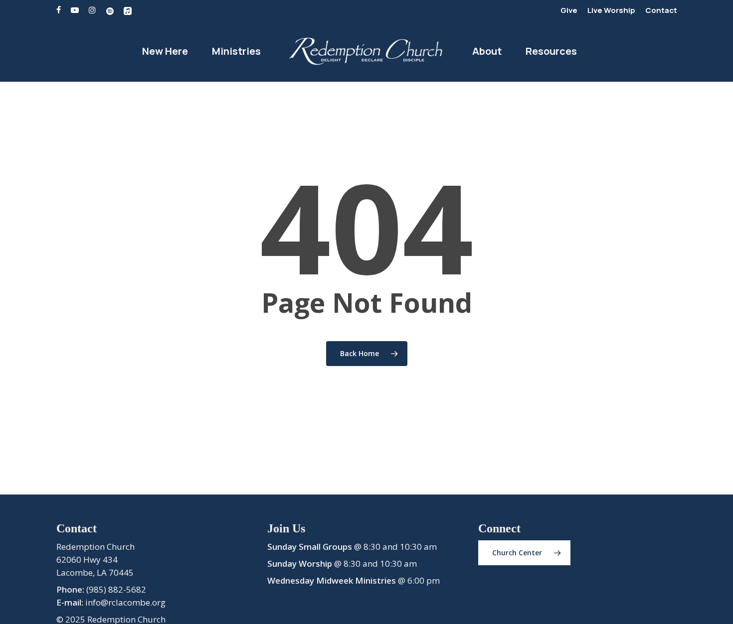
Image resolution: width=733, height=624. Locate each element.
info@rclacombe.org (125, 602)
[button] (524, 552)
